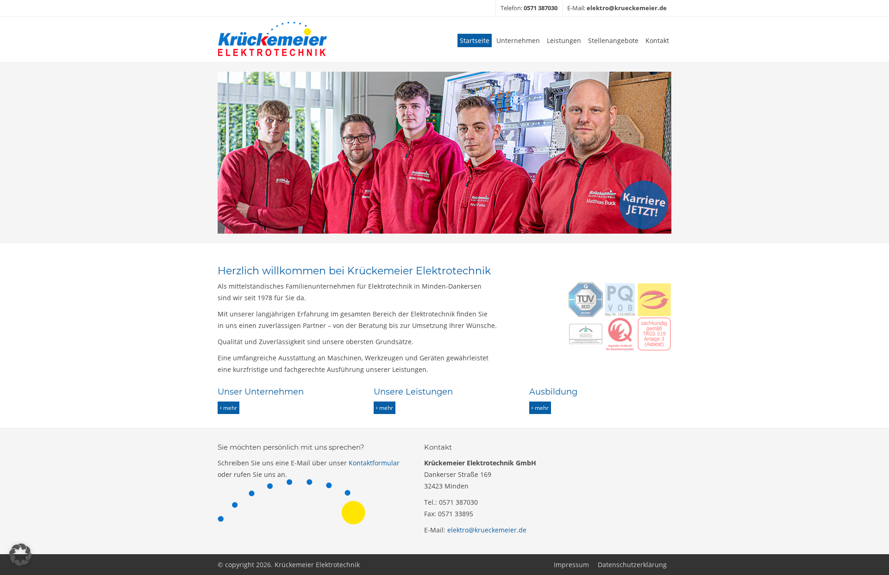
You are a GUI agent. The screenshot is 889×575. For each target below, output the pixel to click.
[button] (20, 554)
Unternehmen (518, 40)
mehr (230, 408)
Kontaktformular (374, 462)
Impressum (571, 564)
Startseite (474, 40)
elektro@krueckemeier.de (486, 530)
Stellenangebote (613, 40)
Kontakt (657, 40)
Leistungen (564, 40)
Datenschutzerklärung (632, 564)
